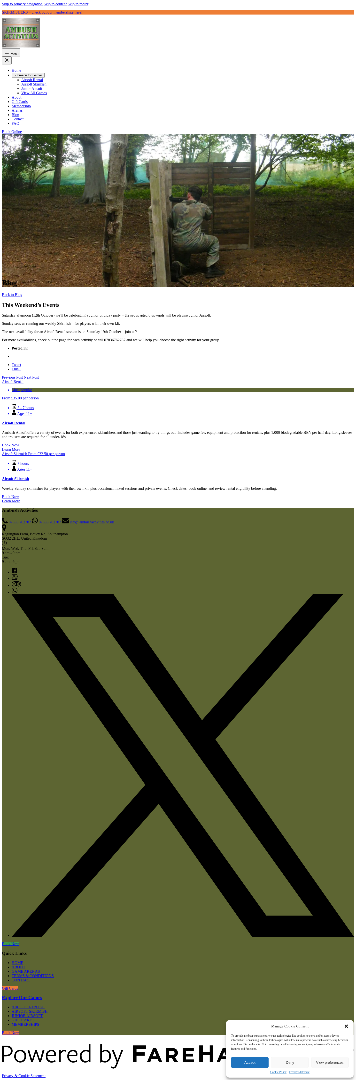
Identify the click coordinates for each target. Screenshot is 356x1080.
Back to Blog (12, 295)
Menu (14, 54)
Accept (249, 1062)
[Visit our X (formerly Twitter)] (183, 935)
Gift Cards (23, 1020)
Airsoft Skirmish (15, 479)
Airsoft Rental (13, 423)
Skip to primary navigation (22, 4)
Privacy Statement (299, 1072)
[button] (346, 1026)
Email (16, 369)
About (18, 967)
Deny (290, 1062)
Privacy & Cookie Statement (24, 1076)
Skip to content (55, 4)
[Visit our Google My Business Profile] (15, 578)
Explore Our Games (22, 997)
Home (17, 963)
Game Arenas (26, 971)
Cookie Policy (278, 1072)
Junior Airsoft (27, 1016)
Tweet (16, 365)
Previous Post (13, 377)
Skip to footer (78, 4)
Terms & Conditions (33, 976)
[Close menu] (7, 60)
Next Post (31, 377)
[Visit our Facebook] (14, 572)
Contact (21, 980)
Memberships (25, 1024)
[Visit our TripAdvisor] (16, 585)
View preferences (330, 1062)
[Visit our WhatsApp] (14, 592)
